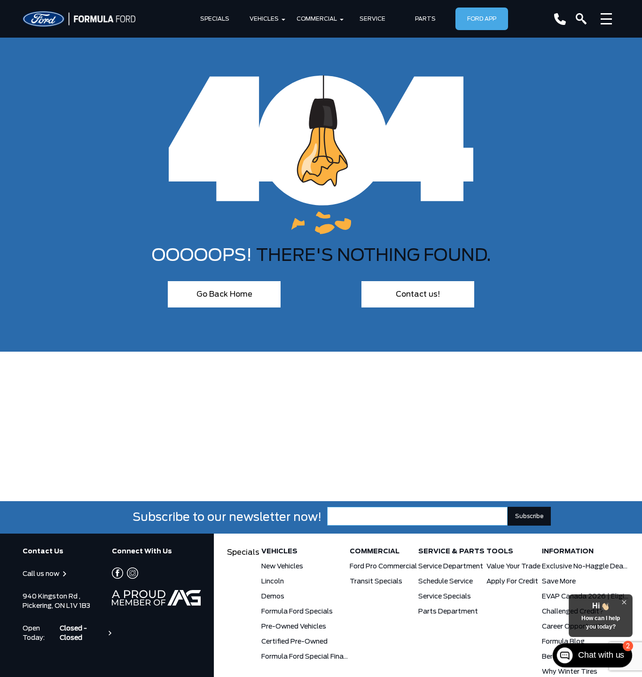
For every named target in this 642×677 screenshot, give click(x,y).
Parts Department (448, 611)
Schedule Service (445, 581)
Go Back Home (224, 294)
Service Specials (444, 596)
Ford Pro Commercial (383, 566)
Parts (425, 19)
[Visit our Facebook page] (117, 573)
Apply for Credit (512, 581)
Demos (272, 596)
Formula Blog (563, 641)
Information (568, 551)
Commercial (317, 19)
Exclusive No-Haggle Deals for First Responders (585, 566)
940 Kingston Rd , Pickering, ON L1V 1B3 (56, 601)
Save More (559, 581)
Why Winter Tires (569, 672)
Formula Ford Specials (297, 611)
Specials (214, 19)
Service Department (450, 566)
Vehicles (264, 19)
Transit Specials (376, 581)
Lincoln (272, 581)
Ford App (481, 19)
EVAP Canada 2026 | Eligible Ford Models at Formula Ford (585, 596)
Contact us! (418, 294)
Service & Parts (451, 551)
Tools (499, 551)
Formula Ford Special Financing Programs (304, 656)
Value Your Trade (513, 566)
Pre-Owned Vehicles (293, 626)
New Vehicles (282, 566)
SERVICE (372, 19)
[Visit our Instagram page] (130, 573)
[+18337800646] (560, 19)
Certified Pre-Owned (294, 641)
